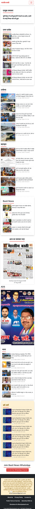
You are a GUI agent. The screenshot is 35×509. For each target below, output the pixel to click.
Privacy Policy (19, 497)
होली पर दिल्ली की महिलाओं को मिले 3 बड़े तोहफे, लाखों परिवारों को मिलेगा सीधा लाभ (21, 379)
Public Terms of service (13, 501)
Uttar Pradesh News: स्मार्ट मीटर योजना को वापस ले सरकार (22, 49)
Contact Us (27, 497)
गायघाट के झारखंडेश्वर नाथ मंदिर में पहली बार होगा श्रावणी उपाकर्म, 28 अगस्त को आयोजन (21, 221)
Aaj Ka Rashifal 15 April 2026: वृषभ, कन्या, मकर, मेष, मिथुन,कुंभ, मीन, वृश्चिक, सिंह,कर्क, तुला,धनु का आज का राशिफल (22, 428)
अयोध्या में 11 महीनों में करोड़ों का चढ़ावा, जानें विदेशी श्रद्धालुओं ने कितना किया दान (24, 95)
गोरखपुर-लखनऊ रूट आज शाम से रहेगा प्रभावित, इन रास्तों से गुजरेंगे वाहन (24, 105)
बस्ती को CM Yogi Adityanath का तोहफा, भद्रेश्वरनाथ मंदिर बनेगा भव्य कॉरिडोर (21, 57)
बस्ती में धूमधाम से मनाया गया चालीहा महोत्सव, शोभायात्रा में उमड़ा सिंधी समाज (21, 206)
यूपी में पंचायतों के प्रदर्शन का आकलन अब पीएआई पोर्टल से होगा (25, 188)
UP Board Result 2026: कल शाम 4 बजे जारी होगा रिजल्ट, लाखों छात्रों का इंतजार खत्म (22, 78)
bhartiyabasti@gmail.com (17, 493)
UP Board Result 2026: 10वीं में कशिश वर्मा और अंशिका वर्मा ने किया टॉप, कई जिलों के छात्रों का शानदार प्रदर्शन (22, 72)
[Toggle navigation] (31, 2)
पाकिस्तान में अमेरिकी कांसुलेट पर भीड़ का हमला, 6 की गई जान (22, 393)
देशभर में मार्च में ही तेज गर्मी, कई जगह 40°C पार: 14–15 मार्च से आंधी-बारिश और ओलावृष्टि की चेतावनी (22, 364)
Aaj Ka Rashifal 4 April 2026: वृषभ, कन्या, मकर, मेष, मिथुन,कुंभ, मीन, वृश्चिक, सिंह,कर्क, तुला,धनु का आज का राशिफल (21, 453)
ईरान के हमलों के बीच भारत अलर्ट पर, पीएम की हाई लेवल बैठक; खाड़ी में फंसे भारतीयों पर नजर (22, 386)
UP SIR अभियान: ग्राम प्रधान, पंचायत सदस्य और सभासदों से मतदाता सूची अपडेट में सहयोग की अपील (25, 160)
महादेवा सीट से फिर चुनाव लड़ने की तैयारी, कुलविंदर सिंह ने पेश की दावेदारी (21, 213)
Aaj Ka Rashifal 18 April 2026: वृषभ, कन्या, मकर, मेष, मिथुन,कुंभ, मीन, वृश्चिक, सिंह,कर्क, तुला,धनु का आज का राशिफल (22, 411)
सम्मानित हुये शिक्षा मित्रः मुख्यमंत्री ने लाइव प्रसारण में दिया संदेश (21, 42)
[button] (3, 317)
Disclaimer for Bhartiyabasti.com (19, 504)
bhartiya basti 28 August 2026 (17, 280)
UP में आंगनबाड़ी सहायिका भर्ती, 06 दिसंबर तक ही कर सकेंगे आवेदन (23, 169)
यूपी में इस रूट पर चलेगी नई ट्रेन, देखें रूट (25, 133)
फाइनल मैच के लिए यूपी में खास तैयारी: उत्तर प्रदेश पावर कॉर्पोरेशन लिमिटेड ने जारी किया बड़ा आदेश (25, 115)
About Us (10, 497)
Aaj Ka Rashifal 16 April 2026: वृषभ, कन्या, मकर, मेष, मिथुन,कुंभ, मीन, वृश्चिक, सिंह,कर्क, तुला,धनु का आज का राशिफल (22, 419)
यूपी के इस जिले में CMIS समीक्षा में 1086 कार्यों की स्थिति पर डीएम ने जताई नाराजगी (25, 149)
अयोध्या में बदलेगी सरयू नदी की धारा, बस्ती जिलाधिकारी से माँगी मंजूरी (25, 124)
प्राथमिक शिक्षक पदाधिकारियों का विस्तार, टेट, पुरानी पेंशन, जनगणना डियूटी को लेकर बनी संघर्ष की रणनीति (21, 36)
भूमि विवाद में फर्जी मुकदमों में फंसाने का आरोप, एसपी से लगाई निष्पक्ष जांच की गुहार (17, 17)
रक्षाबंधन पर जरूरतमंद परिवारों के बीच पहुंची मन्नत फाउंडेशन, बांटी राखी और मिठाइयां (21, 228)
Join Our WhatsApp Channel (18, 470)
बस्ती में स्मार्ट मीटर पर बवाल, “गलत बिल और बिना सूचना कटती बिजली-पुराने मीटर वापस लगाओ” (21, 64)
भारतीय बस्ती (5, 3)
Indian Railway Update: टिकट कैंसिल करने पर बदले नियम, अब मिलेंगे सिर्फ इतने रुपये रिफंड (21, 355)
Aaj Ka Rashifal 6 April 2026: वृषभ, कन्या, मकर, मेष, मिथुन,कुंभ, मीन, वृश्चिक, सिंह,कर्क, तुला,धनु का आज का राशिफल (21, 445)
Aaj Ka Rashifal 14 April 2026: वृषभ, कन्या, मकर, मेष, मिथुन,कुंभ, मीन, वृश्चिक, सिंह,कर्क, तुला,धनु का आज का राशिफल (22, 436)
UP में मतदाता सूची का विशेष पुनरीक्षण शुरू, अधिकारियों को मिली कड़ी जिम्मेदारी (24, 179)
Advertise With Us (27, 501)
